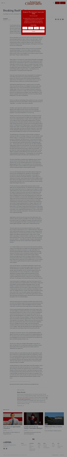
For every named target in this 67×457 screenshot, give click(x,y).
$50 (36, 28)
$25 (30, 28)
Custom (33, 31)
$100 (42, 28)
